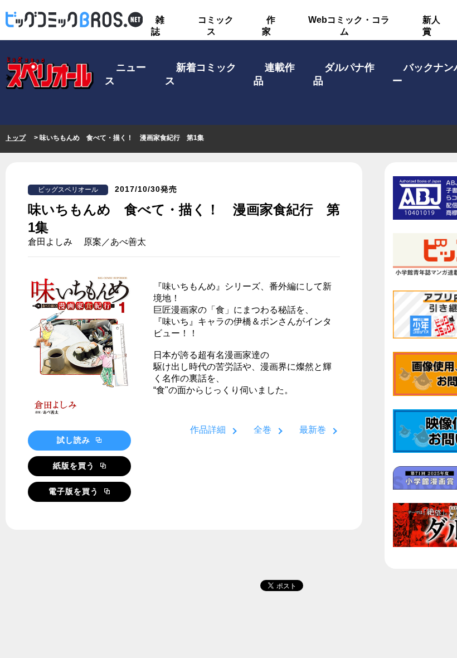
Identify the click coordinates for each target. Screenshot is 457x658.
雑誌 (157, 25)
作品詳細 (208, 429)
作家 (268, 25)
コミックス (216, 25)
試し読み (75, 440)
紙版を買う (75, 465)
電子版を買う (74, 491)
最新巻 (312, 429)
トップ (16, 138)
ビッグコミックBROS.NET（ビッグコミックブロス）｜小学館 (74, 20)
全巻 (262, 429)
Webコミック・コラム (349, 25)
